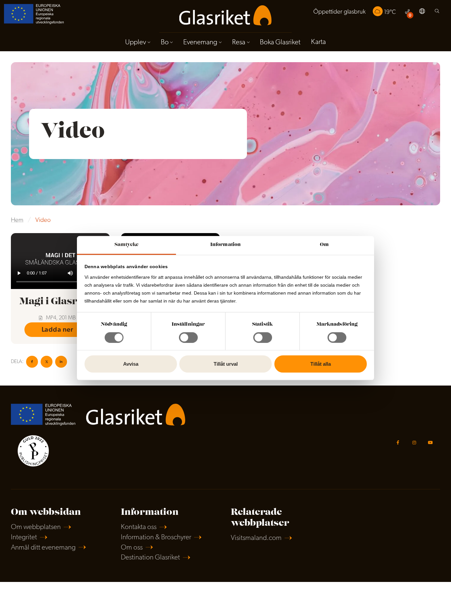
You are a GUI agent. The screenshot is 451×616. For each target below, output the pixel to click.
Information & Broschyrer (156, 537)
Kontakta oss (138, 527)
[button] (422, 12)
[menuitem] (339, 12)
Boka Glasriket (280, 42)
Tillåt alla (320, 364)
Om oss (132, 547)
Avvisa (130, 364)
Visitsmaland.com (256, 538)
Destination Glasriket (150, 557)
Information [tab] (225, 244)
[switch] (188, 337)
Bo (165, 42)
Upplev (135, 42)
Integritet (24, 537)
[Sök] (437, 13)
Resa (238, 42)
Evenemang (200, 42)
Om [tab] (324, 244)
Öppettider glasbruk (339, 12)
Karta (318, 42)
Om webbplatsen (36, 527)
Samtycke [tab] (127, 244)
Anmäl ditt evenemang (43, 547)
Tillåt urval (226, 364)
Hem (17, 220)
